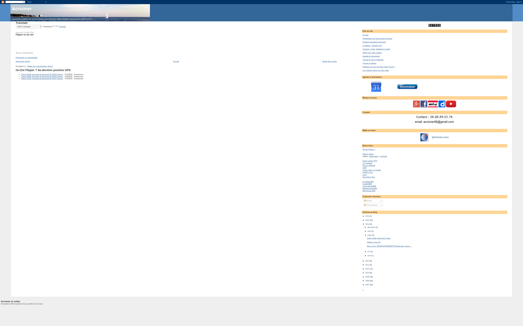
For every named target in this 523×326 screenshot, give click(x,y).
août (369, 231)
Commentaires (372, 205)
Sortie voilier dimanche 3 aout (378, 238)
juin (369, 251)
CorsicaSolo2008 (369, 186)
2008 (367, 281)
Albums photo (368, 154)
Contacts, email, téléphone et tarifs (376, 49)
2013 (367, 261)
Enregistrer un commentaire (26, 58)
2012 (367, 265)
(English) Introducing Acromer (374, 42)
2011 (367, 269)
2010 (367, 273)
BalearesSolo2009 (370, 188)
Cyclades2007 (368, 182)
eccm (365, 175)
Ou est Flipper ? (369, 149)
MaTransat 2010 (369, 191)
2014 (367, 224)
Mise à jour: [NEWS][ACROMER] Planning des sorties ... (389, 246)
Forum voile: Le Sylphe (372, 170)
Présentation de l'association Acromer (377, 39)
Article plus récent (23, 61)
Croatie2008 (367, 184)
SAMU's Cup (368, 172)
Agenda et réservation (371, 56)
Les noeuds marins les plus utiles (376, 70)
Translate (62, 27)
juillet (369, 235)
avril (369, 256)
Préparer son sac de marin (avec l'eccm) (378, 67)
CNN (364, 168)
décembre (371, 227)
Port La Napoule (369, 165)
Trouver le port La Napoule (373, 60)
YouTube (383, 156)
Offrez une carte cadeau (372, 53)
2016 (367, 216)
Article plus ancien (329, 61)
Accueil (176, 61)
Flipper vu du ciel (24, 34)
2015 (367, 220)
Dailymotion (373, 156)
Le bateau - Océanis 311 (372, 46)
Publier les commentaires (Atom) (40, 66)
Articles (369, 201)
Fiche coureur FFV (370, 161)
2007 (367, 285)
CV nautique (367, 163)
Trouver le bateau (369, 63)
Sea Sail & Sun (369, 177)
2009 (367, 277)
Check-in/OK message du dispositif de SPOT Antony (42, 74)
